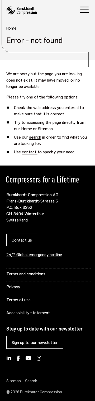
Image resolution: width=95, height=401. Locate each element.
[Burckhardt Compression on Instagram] (38, 359)
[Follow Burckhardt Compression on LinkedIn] (8, 359)
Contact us (22, 240)
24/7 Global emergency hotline (34, 254)
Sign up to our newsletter (35, 342)
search (35, 137)
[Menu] (84, 10)
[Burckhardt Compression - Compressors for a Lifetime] (21, 10)
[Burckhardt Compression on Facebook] (18, 359)
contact (29, 152)
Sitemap (45, 128)
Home (26, 128)
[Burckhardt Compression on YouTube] (28, 359)
